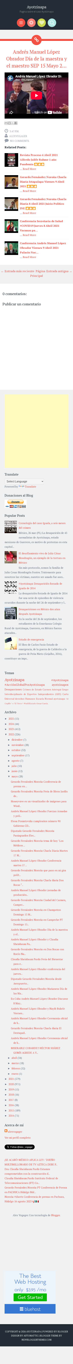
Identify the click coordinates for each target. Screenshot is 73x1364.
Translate (30, 486)
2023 (11, 729)
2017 (11, 1100)
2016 (11, 1105)
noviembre (18, 745)
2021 (11, 1079)
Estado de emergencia (31, 639)
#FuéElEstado (30, 703)
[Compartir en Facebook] (15, 123)
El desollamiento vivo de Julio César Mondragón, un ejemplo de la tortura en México (42, 558)
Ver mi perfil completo (18, 1137)
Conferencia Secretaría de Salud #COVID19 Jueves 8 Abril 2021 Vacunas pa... (41, 225)
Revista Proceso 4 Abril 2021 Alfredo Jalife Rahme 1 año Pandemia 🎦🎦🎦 (39, 159)
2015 (11, 1110)
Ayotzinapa (36, 7)
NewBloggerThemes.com (36, 1339)
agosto (16, 760)
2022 (11, 734)
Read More (29, 169)
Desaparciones (13, 689)
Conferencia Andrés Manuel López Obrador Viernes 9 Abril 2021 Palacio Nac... (43, 247)
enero (15, 1073)
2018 (11, 1094)
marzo (16, 1063)
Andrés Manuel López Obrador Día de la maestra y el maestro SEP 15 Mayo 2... (36, 59)
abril (14, 1057)
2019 (11, 1089)
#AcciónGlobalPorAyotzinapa (25, 685)
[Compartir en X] (12, 123)
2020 (11, 1084)
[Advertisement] (36, 431)
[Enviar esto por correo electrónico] (6, 123)
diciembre (17, 739)
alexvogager (18, 136)
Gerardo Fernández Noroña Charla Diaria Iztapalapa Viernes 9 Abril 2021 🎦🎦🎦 (43, 181)
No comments (19, 141)
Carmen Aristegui (52, 689)
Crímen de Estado (32, 689)
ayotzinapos (60, 685)
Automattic (31, 1335)
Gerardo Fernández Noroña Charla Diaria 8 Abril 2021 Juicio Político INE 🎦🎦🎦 (43, 203)
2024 (11, 724)
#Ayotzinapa (59, 680)
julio (14, 766)
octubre (16, 750)
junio (15, 771)
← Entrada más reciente (17, 271)
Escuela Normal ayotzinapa (50, 698)
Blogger (55, 1215)
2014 (11, 1115)
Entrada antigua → (59, 271)
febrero (16, 1068)
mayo (15, 776)
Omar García (42, 703)
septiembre (18, 755)
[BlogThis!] (9, 123)
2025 (11, 718)
